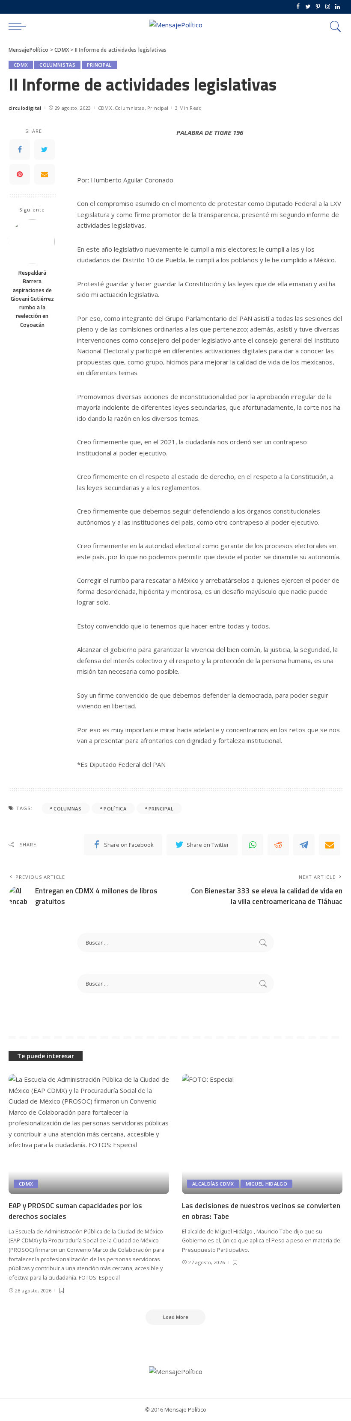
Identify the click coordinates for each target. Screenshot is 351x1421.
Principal (99, 65)
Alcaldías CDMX (213, 1183)
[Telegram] (304, 844)
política (115, 808)
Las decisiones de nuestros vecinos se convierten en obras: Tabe (261, 1211)
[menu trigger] (19, 26)
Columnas (67, 808)
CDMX (21, 65)
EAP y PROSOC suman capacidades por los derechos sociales (75, 1211)
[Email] (44, 174)
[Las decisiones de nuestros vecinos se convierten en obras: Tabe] (262, 1134)
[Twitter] (308, 7)
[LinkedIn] (337, 7)
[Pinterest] (318, 7)
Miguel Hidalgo (267, 1183)
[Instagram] (328, 7)
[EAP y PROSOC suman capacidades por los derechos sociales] (89, 1134)
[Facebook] (298, 7)
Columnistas (57, 65)
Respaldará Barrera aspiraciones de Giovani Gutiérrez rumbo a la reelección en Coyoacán (32, 298)
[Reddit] (278, 844)
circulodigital (25, 108)
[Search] (333, 26)
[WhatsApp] (252, 844)
